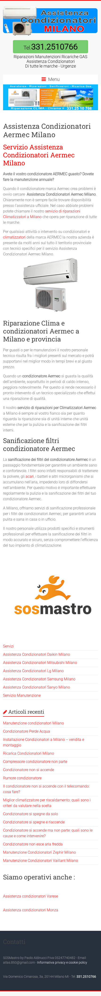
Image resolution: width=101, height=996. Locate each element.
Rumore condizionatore (22, 778)
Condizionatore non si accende (28, 770)
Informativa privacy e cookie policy (62, 962)
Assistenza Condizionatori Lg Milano (33, 671)
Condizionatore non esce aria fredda (33, 844)
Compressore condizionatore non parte (35, 761)
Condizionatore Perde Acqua (26, 731)
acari (30, 476)
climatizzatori (14, 237)
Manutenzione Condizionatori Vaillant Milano (40, 860)
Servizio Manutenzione (22, 695)
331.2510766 (86, 976)
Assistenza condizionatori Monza (30, 910)
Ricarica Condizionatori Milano (28, 753)
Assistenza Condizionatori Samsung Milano (39, 679)
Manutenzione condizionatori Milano (33, 723)
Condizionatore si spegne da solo (30, 814)
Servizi (8, 646)
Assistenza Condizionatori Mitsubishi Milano (40, 662)
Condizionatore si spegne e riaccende (34, 822)
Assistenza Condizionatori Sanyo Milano (36, 687)
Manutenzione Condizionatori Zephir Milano (39, 852)
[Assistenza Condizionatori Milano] (50, 6)
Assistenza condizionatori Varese (30, 896)
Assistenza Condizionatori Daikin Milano (36, 654)
